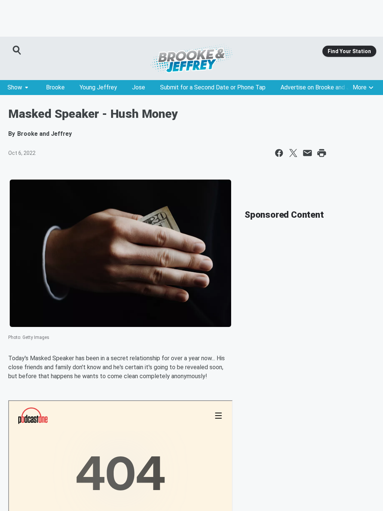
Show (14, 87)
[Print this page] (321, 153)
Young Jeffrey (98, 87)
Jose (138, 87)
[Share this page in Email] (307, 153)
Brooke (55, 87)
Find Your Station (349, 51)
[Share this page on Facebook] (279, 153)
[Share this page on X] (293, 153)
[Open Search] (17, 50)
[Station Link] (191, 58)
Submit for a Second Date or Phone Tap (213, 87)
